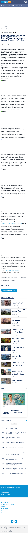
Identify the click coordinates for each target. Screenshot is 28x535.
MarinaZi (19, 28)
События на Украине (10, 280)
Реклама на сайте (5, 494)
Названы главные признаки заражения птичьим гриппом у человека (14, 464)
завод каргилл (14, 277)
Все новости (26, 421)
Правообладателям (5, 492)
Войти (26, 2)
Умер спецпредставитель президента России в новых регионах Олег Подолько (16, 469)
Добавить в (10, 32)
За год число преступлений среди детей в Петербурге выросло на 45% (15, 453)
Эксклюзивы (11, 5)
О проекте (3, 489)
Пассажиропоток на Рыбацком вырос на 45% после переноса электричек (16, 427)
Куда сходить (20, 5)
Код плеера (24, 28)
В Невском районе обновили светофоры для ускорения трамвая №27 (16, 474)
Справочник (4, 515)
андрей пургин (7, 277)
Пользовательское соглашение (9, 513)
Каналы (3, 506)
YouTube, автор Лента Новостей (10, 270)
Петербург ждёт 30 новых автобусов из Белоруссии (14, 448)
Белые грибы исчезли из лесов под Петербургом (13, 438)
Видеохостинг (5, 502)
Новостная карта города (7, 504)
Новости (3, 5)
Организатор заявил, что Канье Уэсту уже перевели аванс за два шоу (15, 458)
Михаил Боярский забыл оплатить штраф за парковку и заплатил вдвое (16, 433)
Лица (2, 510)
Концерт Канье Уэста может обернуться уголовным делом (15, 443)
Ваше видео (4, 508)
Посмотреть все (6, 286)
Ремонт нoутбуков (6, 517)
